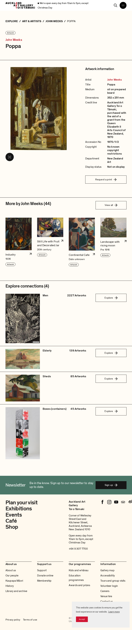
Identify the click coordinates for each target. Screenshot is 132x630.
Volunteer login (109, 586)
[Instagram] (109, 502)
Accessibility (107, 575)
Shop (12, 527)
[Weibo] (130, 502)
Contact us (106, 601)
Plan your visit (21, 502)
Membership (44, 581)
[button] (19, 242)
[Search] (115, 5)
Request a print (103, 179)
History (10, 586)
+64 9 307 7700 (78, 549)
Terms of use (30, 619)
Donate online (45, 575)
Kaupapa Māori (14, 581)
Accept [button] (82, 619)
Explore (108, 297)
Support (42, 570)
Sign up (109, 485)
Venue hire (106, 596)
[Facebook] (102, 502)
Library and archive (16, 591)
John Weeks (14, 40)
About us (11, 570)
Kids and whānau (78, 570)
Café (11, 521)
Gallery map (107, 570)
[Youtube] (116, 502)
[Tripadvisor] (123, 502)
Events (14, 515)
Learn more (114, 611)
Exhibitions (19, 508)
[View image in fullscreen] (10, 157)
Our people (12, 575)
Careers (104, 591)
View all (109, 205)
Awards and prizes (79, 585)
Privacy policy (13, 619)
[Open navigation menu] (123, 5)
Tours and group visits (112, 581)
